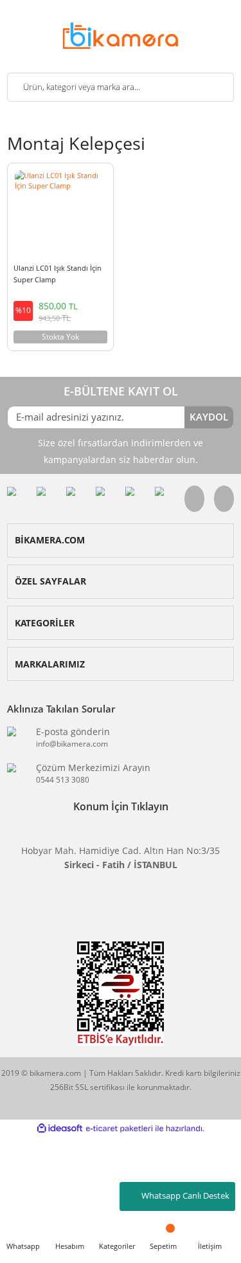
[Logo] (120, 34)
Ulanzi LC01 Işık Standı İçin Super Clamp (57, 273)
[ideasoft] (60, 1128)
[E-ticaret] (119, 1128)
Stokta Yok (60, 336)
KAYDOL (209, 416)
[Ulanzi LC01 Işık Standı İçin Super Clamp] (60, 212)
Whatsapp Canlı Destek (185, 1195)
